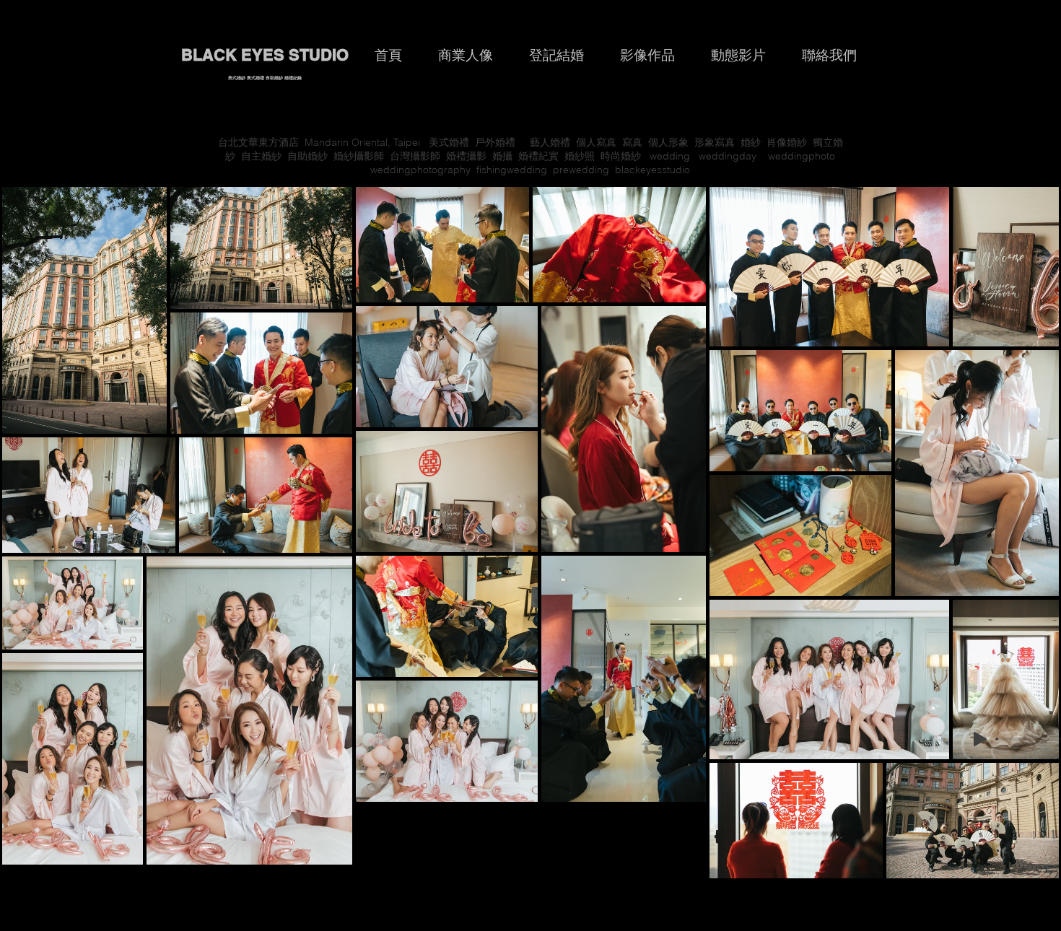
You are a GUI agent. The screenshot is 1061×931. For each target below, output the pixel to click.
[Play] (980, 739)
